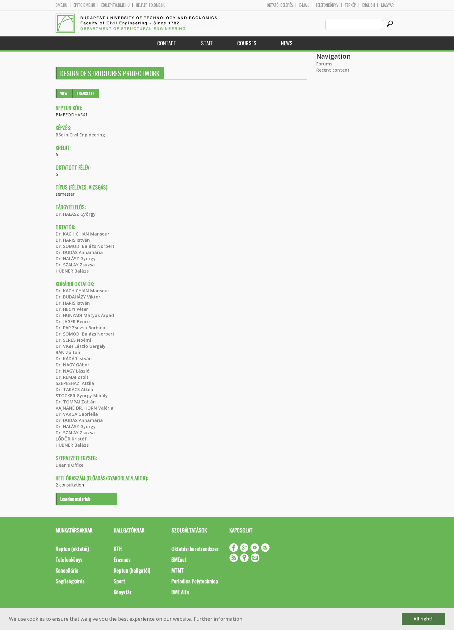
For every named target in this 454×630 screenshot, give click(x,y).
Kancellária (67, 570)
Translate (85, 93)
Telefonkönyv (326, 5)
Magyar (387, 5)
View (63, 93)
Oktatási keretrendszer (195, 549)
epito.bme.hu (84, 5)
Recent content (333, 70)
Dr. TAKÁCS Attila (74, 389)
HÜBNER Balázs (72, 271)
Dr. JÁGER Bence (73, 321)
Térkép (350, 5)
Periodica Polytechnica (194, 581)
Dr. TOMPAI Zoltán (76, 402)
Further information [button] (218, 618)
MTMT (177, 570)
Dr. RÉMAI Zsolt (72, 377)
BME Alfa (180, 592)
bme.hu (61, 5)
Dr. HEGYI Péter (72, 309)
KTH (118, 549)
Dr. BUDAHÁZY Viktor (78, 297)
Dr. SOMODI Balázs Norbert (85, 246)
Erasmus (122, 559)
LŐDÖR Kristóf (71, 439)
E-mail (304, 5)
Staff (206, 43)
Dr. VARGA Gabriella (77, 414)
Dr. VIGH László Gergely (81, 346)
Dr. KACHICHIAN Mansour (82, 234)
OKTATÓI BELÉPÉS (280, 5)
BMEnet (179, 559)
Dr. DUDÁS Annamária (79, 252)
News (286, 43)
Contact (166, 43)
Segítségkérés (70, 581)
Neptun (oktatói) (72, 549)
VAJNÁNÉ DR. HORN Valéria (84, 408)
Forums (324, 64)
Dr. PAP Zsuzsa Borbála (80, 328)
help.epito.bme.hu (151, 5)
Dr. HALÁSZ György (76, 214)
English (368, 5)
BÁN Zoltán (68, 352)
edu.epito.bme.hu (115, 5)
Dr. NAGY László (73, 371)
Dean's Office (69, 465)
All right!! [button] (424, 619)
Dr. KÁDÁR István (74, 358)
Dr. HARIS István (73, 240)
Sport (119, 581)
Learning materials (75, 498)
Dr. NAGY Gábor (72, 365)
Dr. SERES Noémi (73, 340)
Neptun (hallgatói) (132, 570)
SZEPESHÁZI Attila (75, 383)
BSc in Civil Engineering (80, 135)
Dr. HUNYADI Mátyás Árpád (85, 315)
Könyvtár (123, 592)
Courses (246, 43)
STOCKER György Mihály (82, 395)
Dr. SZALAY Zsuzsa (75, 265)
